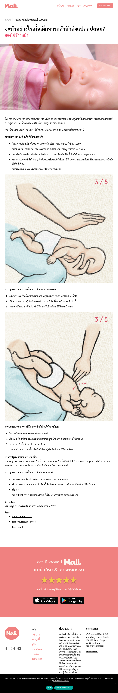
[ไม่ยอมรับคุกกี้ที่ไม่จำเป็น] (115, 683)
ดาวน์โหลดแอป (105, 5)
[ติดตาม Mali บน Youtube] (19, 649)
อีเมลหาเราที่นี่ (92, 651)
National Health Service (24, 521)
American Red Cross (22, 516)
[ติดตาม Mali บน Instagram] (13, 649)
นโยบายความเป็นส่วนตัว (61, 681)
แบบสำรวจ (87, 5)
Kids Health (18, 526)
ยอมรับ (49, 688)
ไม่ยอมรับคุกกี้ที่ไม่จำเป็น (63, 688)
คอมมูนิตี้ (71, 5)
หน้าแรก (61, 5)
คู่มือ (79, 5)
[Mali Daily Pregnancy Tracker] (13, 5)
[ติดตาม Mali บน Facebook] (6, 649)
